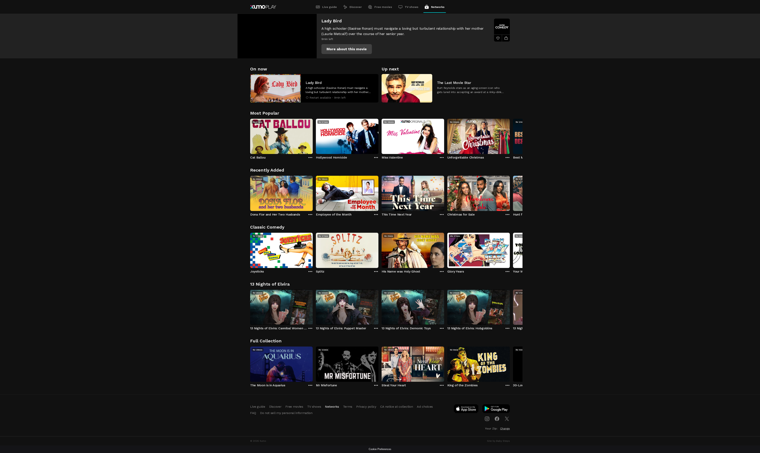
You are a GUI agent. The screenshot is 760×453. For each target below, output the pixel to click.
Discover (356, 7)
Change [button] (505, 428)
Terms (347, 406)
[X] (507, 419)
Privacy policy (366, 406)
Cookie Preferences (380, 449)
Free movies (383, 7)
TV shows (411, 7)
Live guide (329, 7)
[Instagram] (487, 419)
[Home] (263, 7)
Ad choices (425, 406)
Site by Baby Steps (498, 441)
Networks (438, 7)
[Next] (510, 135)
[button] (346, 49)
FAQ (253, 413)
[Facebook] (497, 419)
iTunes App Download (466, 409)
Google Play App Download (496, 409)
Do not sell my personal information (286, 413)
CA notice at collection (396, 406)
